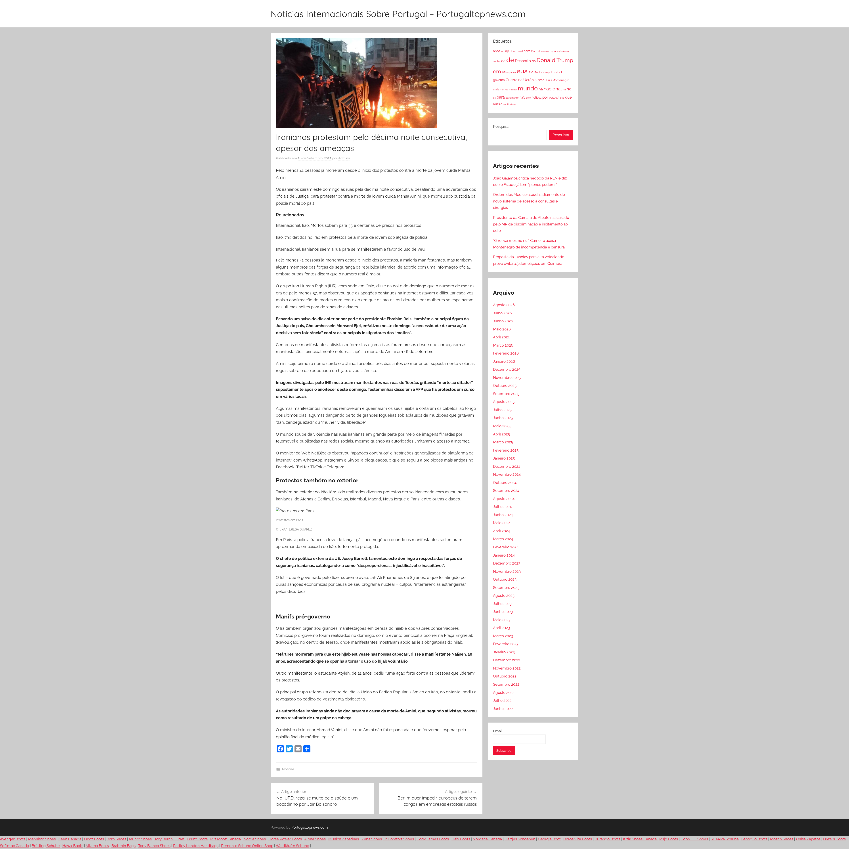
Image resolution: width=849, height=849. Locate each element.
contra (496, 61)
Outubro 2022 (504, 676)
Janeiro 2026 (504, 361)
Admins (344, 158)
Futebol (556, 72)
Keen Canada (69, 839)
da (503, 61)
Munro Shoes (140, 839)
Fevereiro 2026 (506, 353)
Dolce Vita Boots (577, 839)
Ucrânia (511, 104)
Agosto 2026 (504, 305)
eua (522, 71)
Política (536, 97)
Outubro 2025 (504, 385)
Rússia (497, 104)
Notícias (288, 769)
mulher (513, 89)
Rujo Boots (668, 839)
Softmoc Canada (14, 845)
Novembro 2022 (507, 668)
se (504, 104)
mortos (504, 89)
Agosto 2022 (503, 692)
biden (513, 51)
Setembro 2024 (506, 490)
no (569, 89)
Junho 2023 (503, 611)
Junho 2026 (503, 321)
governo (499, 80)
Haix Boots (460, 839)
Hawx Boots (72, 845)
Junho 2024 (503, 515)
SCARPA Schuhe (725, 839)
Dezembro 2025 (506, 369)
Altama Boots (97, 845)
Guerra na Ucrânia (521, 80)
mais (496, 89)
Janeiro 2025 (504, 458)
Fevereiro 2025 (505, 450)
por (545, 97)
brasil (520, 51)
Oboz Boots (94, 839)
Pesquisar (501, 126)
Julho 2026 (502, 313)
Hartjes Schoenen (520, 839)
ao (502, 51)
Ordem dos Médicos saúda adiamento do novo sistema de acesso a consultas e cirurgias (529, 201)
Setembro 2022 (506, 684)
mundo (528, 88)
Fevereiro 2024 (505, 547)
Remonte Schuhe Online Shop (247, 845)
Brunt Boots (197, 839)
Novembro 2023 (507, 571)
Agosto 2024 (503, 498)
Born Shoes (116, 839)
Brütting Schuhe (46, 845)
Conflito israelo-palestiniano (550, 51)
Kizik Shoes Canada (640, 839)
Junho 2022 (503, 708)
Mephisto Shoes (42, 839)
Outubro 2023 (504, 579)
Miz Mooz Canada (225, 839)
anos (496, 51)
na (541, 89)
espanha (511, 72)
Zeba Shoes (371, 839)
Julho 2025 (502, 410)
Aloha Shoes (315, 839)
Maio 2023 (502, 620)
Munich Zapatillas (343, 839)
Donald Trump (555, 60)
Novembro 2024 (507, 474)
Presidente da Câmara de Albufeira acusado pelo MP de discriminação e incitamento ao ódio (531, 224)
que (568, 97)
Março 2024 (503, 539)
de (510, 60)
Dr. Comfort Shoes (398, 839)
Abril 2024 (501, 531)
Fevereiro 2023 (505, 644)
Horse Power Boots (285, 839)
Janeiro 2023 (504, 652)
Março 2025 (503, 442)
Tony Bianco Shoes (154, 845)
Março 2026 (503, 345)
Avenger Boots (12, 839)
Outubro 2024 (504, 482)
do (534, 61)
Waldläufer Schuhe (292, 845)
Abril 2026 (501, 337)
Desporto (523, 61)
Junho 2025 (503, 418)
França (546, 72)
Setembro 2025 (506, 393)
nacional (553, 89)
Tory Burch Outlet (169, 839)
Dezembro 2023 (506, 563)
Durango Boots (607, 839)
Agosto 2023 (503, 595)
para (501, 97)
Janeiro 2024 (504, 555)
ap (507, 51)
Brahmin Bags (123, 845)
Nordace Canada (487, 839)
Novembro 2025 (507, 377)
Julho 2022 (502, 700)
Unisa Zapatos (808, 839)
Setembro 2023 (506, 587)
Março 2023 (503, 636)
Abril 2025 (501, 434)
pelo (528, 97)
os (494, 97)
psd (562, 97)
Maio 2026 (502, 329)
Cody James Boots (433, 839)
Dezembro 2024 (506, 466)
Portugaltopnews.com (309, 827)
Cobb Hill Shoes (694, 839)
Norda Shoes (254, 839)
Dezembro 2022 (506, 660)
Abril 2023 (501, 628)
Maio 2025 (502, 426)
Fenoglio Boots (754, 839)
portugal (554, 97)
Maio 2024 (502, 523)
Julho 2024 (502, 506)
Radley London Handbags (195, 845)
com (527, 51)
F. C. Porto (535, 72)
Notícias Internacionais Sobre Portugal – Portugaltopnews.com (398, 13)
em (497, 72)
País (522, 97)
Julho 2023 (502, 603)
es (504, 72)
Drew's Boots (834, 839)
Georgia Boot (549, 839)
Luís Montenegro (557, 80)
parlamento (512, 97)
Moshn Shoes (781, 839)
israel (541, 80)
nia (564, 89)
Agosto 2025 (503, 401)
